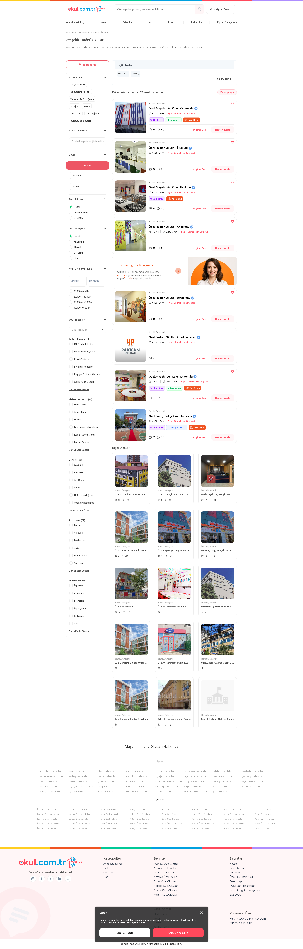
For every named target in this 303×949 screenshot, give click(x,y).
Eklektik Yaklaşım (83, 366)
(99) (162, 437)
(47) (162, 208)
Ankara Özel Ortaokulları (80, 823)
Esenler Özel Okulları (49, 781)
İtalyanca (79, 616)
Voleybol (79, 532)
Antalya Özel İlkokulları (140, 818)
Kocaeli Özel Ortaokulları (203, 823)
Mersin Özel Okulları (263, 809)
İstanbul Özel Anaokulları (48, 814)
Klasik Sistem (81, 359)
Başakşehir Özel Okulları (252, 771)
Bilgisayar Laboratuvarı (86, 427)
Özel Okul (79, 218)
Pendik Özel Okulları (135, 786)
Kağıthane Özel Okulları (252, 781)
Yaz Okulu (75, 113)
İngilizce (78, 585)
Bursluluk (235, 872)
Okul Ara (87, 165)
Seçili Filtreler (124, 65)
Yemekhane (80, 412)
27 (154, 437)
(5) (161, 247)
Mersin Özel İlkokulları (264, 818)
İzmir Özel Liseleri (108, 828)
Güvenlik (78, 464)
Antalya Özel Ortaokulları (141, 823)
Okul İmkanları (77, 319)
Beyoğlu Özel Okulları (164, 776)
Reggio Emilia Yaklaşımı (87, 374)
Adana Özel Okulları (232, 809)
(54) (162, 129)
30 (154, 247)
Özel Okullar (237, 868)
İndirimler (196, 22)
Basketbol (79, 540)
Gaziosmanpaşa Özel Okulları (168, 781)
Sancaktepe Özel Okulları (166, 786)
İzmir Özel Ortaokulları (111, 823)
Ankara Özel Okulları (78, 809)
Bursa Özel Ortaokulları (172, 823)
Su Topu (78, 563)
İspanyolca (80, 608)
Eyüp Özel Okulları (105, 781)
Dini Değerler (93, 113)
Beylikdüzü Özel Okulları (137, 776)
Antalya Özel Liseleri (139, 828)
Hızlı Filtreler (76, 77)
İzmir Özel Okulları (109, 809)
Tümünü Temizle (224, 78)
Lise (150, 22)
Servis (86, 106)
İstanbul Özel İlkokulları (47, 818)
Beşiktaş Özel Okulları (78, 776)
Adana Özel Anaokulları (234, 814)
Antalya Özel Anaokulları (141, 814)
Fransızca (79, 600)
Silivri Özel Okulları (221, 786)
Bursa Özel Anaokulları (172, 814)
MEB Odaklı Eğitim (84, 344)
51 (154, 397)
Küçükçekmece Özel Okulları (81, 786)
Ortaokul (127, 22)
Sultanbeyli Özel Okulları (253, 786)
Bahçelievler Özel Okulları (195, 771)
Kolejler (171, 22)
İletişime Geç (199, 129)
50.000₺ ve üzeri (82, 307)
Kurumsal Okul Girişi (241, 923)
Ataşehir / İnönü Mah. (157, 103)
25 (154, 169)
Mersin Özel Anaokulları (264, 814)
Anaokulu (79, 241)
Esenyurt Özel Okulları (78, 781)
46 (154, 129)
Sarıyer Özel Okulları (193, 786)
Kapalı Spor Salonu (84, 434)
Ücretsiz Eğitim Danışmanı (245, 890)
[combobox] (87, 175)
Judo (76, 548)
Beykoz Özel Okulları (106, 776)
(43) (162, 397)
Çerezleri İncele (124, 932)
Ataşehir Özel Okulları (78, 771)
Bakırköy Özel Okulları (222, 771)
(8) (161, 318)
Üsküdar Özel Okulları (165, 791)
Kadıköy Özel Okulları (222, 781)
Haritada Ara (89, 64)
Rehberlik (79, 472)
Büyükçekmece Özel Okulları (197, 776)
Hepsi (77, 207)
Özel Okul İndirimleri (241, 876)
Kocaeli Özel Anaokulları (203, 814)
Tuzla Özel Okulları (105, 791)
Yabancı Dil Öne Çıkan (82, 98)
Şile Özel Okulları (220, 791)
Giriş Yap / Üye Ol (223, 9)
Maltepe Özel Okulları (107, 786)
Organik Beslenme (84, 502)
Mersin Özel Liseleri (263, 828)
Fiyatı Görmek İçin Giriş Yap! (181, 113)
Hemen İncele (222, 129)
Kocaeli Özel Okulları (201, 809)
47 (154, 208)
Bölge (72, 154)
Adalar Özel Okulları (106, 771)
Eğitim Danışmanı (227, 22)
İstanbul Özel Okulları (46, 809)
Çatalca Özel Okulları (222, 776)
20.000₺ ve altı (81, 291)
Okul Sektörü (76, 198)
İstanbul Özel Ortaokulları (48, 823)
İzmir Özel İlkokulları (110, 818)
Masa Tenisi (80, 555)
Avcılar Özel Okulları (135, 771)
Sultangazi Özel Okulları (50, 791)
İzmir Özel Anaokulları (110, 814)
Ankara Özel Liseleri (78, 828)
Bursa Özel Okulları (170, 809)
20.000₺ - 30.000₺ (83, 296)
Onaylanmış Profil (80, 91)
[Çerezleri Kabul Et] (201, 912)
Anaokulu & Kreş (75, 22)
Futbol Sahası (81, 442)
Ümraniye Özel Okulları (136, 791)
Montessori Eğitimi (84, 351)
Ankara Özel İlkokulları (79, 818)
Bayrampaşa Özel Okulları (51, 776)
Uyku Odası (80, 404)
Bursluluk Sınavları (80, 120)
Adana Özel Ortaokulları (234, 823)
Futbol (77, 525)
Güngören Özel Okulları (194, 781)
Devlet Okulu (81, 212)
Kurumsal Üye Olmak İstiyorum (248, 918)
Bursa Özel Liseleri (170, 828)
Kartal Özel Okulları (48, 786)
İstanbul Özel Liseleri (46, 828)
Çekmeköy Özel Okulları (252, 776)
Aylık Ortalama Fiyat (80, 268)
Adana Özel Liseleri (232, 828)
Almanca (79, 593)
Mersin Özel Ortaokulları (265, 823)
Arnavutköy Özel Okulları (50, 771)
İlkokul (103, 22)
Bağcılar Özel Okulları (164, 771)
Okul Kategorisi (77, 228)
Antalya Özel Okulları (139, 809)
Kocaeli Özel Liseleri (201, 828)
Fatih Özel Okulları (134, 781)
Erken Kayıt (236, 881)
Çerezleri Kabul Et (178, 932)
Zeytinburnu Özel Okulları (195, 791)
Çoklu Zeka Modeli (84, 381)
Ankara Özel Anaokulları (79, 814)
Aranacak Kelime (78, 130)
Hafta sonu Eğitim (83, 495)
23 (154, 318)
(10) (162, 169)
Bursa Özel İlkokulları (171, 818)
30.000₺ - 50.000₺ (83, 302)
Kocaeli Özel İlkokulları (202, 818)
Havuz (77, 419)
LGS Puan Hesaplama (242, 885)
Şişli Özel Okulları (76, 791)
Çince (77, 623)
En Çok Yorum (78, 84)
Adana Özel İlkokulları (233, 818)
